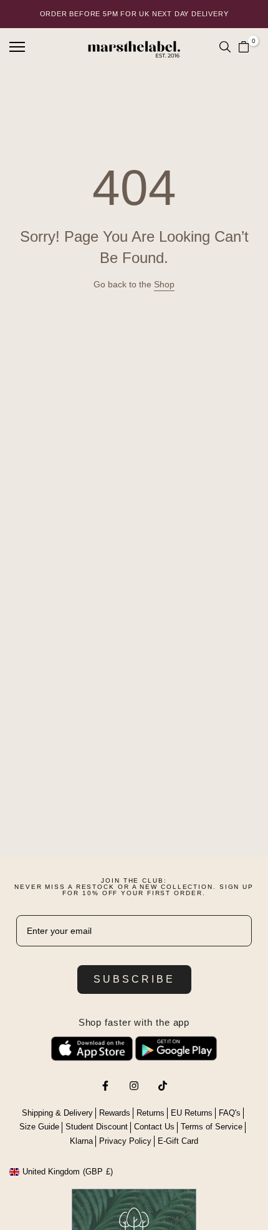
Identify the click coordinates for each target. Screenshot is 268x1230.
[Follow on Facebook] (105, 1086)
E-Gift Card (178, 1141)
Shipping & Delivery (57, 1113)
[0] (243, 46)
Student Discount (96, 1126)
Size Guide (39, 1126)
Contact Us (154, 1126)
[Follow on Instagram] (134, 1086)
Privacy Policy (125, 1141)
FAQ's (230, 1113)
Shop (164, 284)
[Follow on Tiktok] (163, 1086)
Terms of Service (211, 1126)
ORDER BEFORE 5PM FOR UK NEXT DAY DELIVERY (134, 13)
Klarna (81, 1141)
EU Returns (192, 1113)
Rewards (114, 1113)
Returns (150, 1113)
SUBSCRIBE (134, 979)
